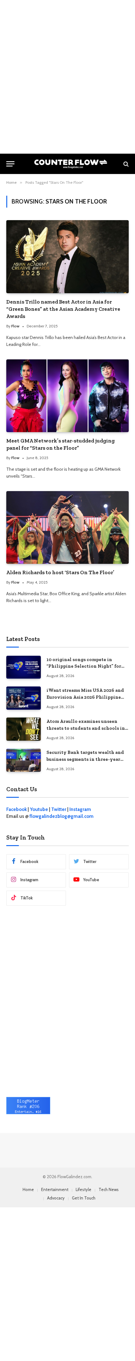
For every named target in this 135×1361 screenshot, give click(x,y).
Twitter (58, 809)
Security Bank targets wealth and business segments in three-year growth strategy (85, 759)
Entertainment (54, 1189)
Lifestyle (83, 1189)
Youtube (39, 809)
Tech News (109, 1189)
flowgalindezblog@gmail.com (62, 816)
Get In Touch (83, 1197)
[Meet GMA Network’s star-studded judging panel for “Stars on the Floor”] (67, 395)
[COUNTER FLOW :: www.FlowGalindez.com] (70, 164)
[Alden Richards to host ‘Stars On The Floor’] (67, 527)
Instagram (80, 809)
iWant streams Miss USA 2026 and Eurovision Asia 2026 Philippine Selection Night (85, 697)
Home (28, 1189)
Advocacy (56, 1197)
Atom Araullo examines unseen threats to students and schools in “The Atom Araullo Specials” (85, 728)
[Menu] (10, 164)
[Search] (125, 164)
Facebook (16, 809)
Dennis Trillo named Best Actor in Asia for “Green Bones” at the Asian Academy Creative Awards (63, 309)
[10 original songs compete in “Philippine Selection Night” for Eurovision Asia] (23, 667)
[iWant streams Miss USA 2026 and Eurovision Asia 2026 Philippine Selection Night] (23, 697)
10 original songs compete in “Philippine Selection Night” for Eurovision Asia (83, 666)
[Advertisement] (67, 76)
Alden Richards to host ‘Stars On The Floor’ (60, 572)
